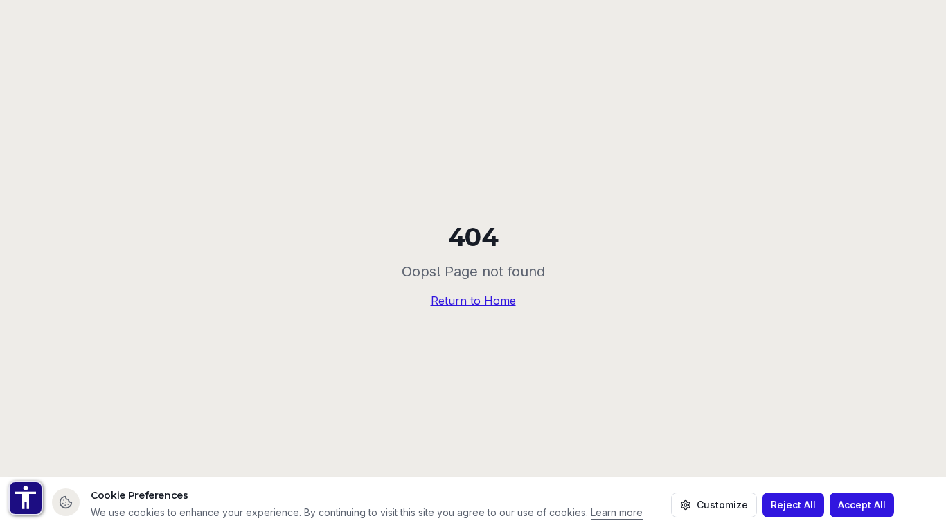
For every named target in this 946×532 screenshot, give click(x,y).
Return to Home (473, 301)
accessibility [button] (25, 497)
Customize (722, 505)
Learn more (617, 512)
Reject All (793, 505)
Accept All (862, 505)
